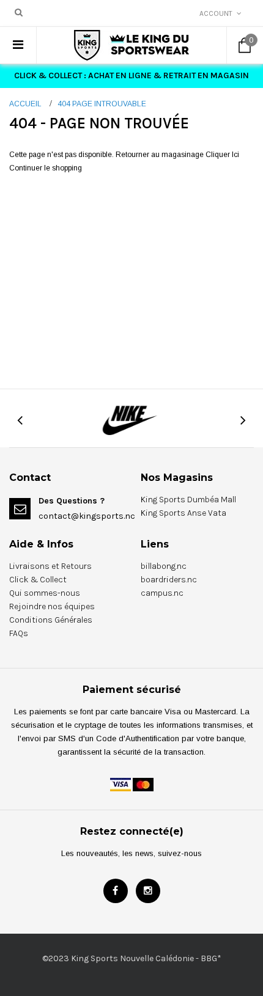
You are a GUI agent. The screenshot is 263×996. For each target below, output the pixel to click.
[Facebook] (115, 891)
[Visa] (120, 784)
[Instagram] (148, 891)
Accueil (25, 104)
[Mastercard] (143, 784)
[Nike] (131, 419)
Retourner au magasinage (160, 154)
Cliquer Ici (222, 154)
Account (215, 13)
